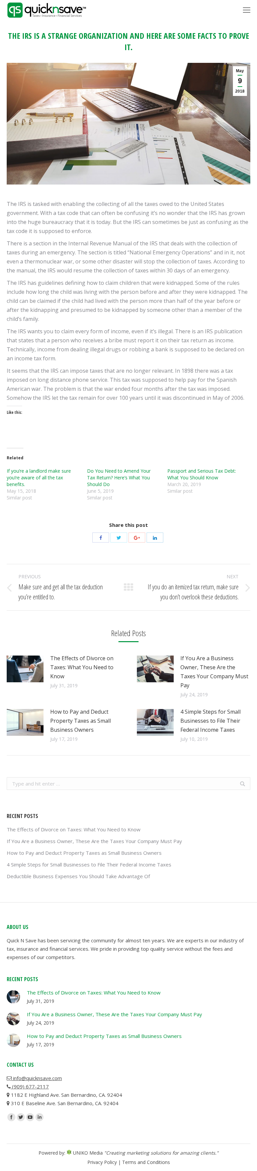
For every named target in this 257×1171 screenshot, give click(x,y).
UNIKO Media (87, 1153)
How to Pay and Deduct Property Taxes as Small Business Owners (80, 720)
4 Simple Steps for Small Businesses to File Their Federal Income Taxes (210, 720)
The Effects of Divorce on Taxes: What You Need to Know (81, 667)
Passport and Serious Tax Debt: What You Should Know (201, 474)
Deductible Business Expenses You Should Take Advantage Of (78, 876)
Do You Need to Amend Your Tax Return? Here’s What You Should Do (119, 477)
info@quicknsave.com (37, 1078)
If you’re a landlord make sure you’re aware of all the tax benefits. (39, 477)
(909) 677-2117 (30, 1086)
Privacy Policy (102, 1162)
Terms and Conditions (146, 1162)
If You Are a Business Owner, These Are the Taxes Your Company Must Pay (214, 672)
